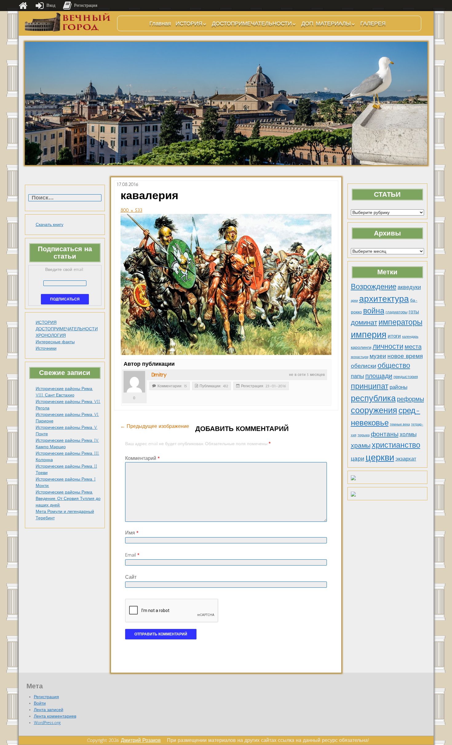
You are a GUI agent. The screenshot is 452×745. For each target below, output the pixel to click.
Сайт (131, 577)
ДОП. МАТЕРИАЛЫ (326, 23)
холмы (408, 434)
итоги (394, 336)
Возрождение (373, 286)
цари (357, 458)
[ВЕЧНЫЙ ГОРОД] (68, 22)
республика (373, 398)
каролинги (361, 347)
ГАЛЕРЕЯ (373, 23)
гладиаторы (396, 312)
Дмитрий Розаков (141, 740)
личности (388, 346)
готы (414, 312)
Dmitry (159, 374)
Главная (160, 23)
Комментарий (142, 458)
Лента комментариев (55, 716)
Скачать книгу (49, 224)
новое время (405, 356)
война (373, 310)
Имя (131, 533)
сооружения (374, 410)
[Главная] (23, 5)
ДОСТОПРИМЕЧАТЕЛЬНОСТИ (252, 23)
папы (357, 376)
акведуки (409, 287)
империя (369, 334)
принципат (369, 386)
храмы (361, 445)
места (413, 346)
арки (354, 301)
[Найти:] (64, 198)
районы (398, 387)
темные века (400, 424)
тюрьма (364, 435)
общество (394, 365)
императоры (400, 322)
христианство (396, 444)
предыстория (406, 376)
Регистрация (46, 696)
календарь (410, 337)
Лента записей (48, 709)
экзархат (405, 459)
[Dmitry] (134, 382)
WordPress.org (47, 722)
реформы (410, 399)
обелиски (363, 365)
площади (378, 376)
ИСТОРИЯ (189, 23)
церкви (380, 457)
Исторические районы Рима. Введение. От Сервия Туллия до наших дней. (68, 498)
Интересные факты (55, 341)
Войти (40, 703)
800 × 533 (131, 210)
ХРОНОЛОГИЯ (51, 335)
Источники (46, 348)
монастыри (359, 357)
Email (132, 555)
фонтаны (384, 434)
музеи (378, 356)
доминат (364, 322)
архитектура (384, 298)
